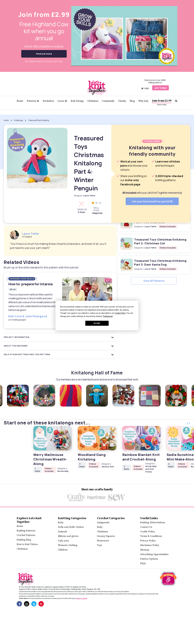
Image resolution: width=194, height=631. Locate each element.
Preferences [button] (108, 316)
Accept (97, 323)
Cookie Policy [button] (120, 313)
